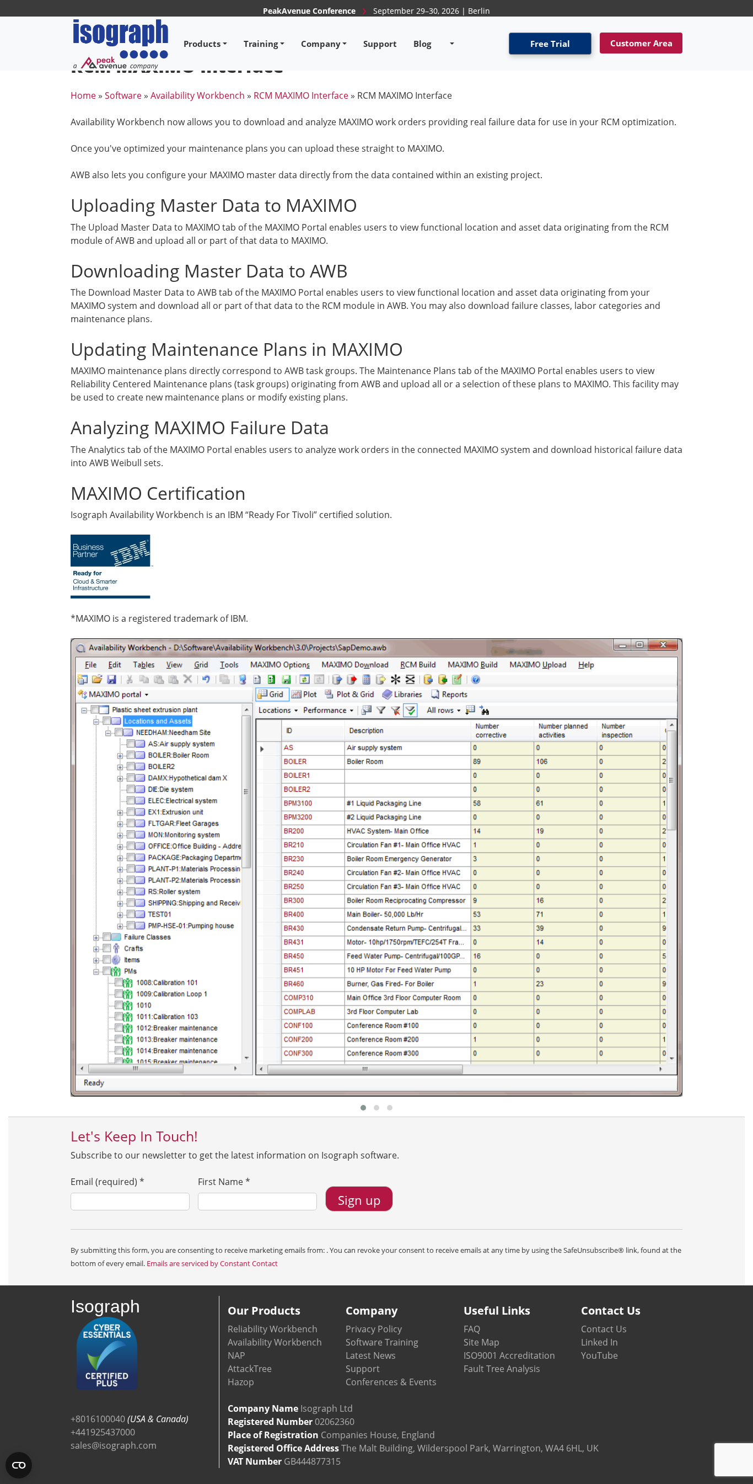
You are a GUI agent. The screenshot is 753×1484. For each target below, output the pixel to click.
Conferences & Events (391, 1382)
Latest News (371, 1355)
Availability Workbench (197, 95)
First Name (224, 1182)
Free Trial (550, 43)
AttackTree (250, 1369)
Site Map (481, 1342)
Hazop (241, 1382)
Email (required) (107, 1182)
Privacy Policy (374, 1329)
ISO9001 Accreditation (509, 1355)
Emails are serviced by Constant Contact (212, 1263)
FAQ (472, 1329)
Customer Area (641, 43)
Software (123, 95)
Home (83, 95)
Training (261, 43)
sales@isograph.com (114, 1445)
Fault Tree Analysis (502, 1369)
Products (202, 43)
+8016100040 (98, 1419)
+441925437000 (103, 1432)
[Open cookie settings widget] (19, 1465)
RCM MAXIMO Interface (301, 95)
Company (321, 43)
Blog (422, 43)
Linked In (599, 1342)
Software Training (382, 1342)
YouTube (599, 1355)
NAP (236, 1355)
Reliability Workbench (273, 1329)
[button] (363, 1107)
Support (380, 43)
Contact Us (604, 1329)
